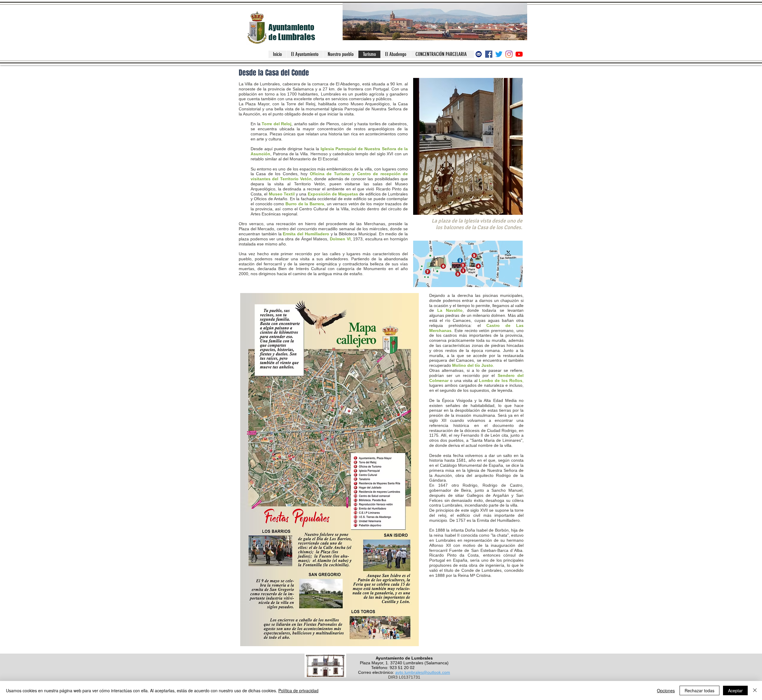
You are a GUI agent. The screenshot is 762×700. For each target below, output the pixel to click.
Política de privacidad (298, 690)
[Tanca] (754, 690)
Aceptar (735, 690)
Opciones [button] (666, 690)
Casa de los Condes (276, 173)
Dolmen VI (340, 239)
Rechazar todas (699, 690)
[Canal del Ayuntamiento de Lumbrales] (519, 54)
